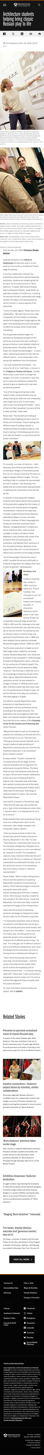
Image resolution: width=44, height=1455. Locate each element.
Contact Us (8, 1283)
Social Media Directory (32, 1343)
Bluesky (30, 1337)
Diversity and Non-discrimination (14, 1363)
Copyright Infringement (33, 1445)
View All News (21, 1259)
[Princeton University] (12, 1435)
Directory (7, 1292)
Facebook (31, 1308)
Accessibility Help (11, 1288)
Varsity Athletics (30, 1292)
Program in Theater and (19, 371)
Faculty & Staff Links (10, 1324)
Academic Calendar (12, 1313)
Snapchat (31, 1323)
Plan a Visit (28, 1283)
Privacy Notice (36, 1447)
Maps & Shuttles (31, 1288)
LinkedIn (30, 1328)
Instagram (31, 1318)
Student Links (9, 1318)
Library (6, 1308)
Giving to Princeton (31, 1297)
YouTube (30, 1332)
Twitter (29, 1313)
